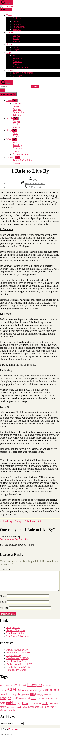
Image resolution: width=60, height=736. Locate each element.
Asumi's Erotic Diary (17, 649)
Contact (10, 70)
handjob (5, 698)
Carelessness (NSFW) (17, 658)
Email (3, 601)
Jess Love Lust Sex (16, 661)
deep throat (5, 694)
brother (45, 685)
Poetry (16, 21)
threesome (33, 706)
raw (25, 702)
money (55, 698)
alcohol (2, 685)
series (38, 703)
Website (4, 607)
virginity (11, 710)
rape (19, 703)
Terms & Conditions (23, 73)
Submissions (19, 26)
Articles (17, 18)
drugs (14, 694)
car (53, 685)
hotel (14, 698)
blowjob (34, 684)
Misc (8, 52)
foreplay (40, 694)
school (32, 703)
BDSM (13, 685)
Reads (16, 49)
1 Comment (35, 187)
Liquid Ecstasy (13, 655)
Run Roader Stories (16, 669)
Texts (9, 15)
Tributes (17, 29)
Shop (9, 44)
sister (51, 703)
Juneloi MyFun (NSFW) (18, 667)
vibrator (3, 710)
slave (56, 704)
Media (9, 32)
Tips (15, 55)
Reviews (17, 61)
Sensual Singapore (15, 630)
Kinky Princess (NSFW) (18, 652)
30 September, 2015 (35, 183)
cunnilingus (52, 689)
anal (7, 685)
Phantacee (13, 729)
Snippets (17, 24)
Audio (16, 38)
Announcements (21, 67)
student (18, 707)
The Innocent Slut (15, 633)
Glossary (17, 75)
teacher (24, 707)
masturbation (44, 698)
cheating (4, 690)
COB (19, 690)
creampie (37, 689)
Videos (16, 41)
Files (15, 47)
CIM (12, 689)
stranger (10, 707)
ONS (2, 703)
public (11, 702)
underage (50, 706)
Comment (6, 569)
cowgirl (25, 690)
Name (3, 596)
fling (33, 694)
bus (50, 685)
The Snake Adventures (17, 636)
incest (26, 698)
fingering (23, 694)
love (33, 698)
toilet (42, 707)
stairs (3, 706)
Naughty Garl (13, 627)
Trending (17, 58)
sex (45, 702)
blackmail (22, 685)
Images (16, 35)
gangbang (47, 694)
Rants (16, 64)
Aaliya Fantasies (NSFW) (19, 664)
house (20, 698)
